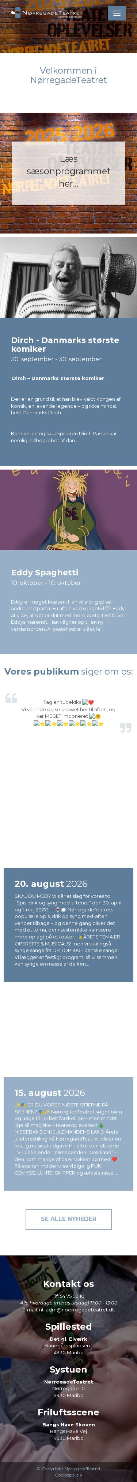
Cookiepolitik (68, 1475)
